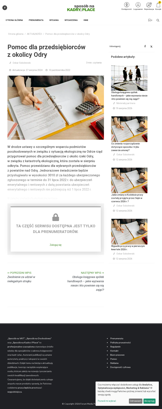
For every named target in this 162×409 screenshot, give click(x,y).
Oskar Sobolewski (22, 63)
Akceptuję (149, 401)
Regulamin (115, 346)
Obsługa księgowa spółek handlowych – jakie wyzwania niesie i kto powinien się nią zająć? (129, 95)
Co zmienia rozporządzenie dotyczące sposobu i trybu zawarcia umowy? (125, 147)
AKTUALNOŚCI (34, 34)
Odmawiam (135, 401)
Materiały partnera (125, 103)
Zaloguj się (56, 244)
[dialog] (127, 394)
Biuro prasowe (117, 354)
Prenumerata (116, 338)
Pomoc (113, 359)
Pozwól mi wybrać (107, 401)
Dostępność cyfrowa (120, 367)
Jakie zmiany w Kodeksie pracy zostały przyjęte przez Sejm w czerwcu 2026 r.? (127, 198)
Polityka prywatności (120, 342)
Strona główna (15, 34)
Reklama (114, 363)
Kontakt (114, 350)
